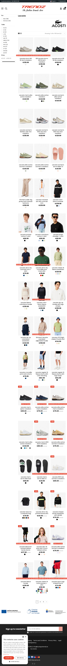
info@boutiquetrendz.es (40, 647)
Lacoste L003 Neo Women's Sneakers (58, 478)
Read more (6, 654)
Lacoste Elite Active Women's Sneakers (25, 165)
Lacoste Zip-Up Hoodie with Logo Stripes (58, 304)
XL (5, 36)
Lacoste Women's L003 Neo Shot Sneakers (42, 131)
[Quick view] (27, 56)
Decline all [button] (20, 658)
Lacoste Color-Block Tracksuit (58, 200)
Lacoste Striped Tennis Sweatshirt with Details (58, 513)
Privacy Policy (52, 640)
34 (5, 42)
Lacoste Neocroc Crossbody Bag (25, 513)
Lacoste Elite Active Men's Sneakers (42, 408)
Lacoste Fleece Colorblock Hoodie (26, 303)
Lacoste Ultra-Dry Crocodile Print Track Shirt (42, 269)
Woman (7, 21)
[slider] (15, 61)
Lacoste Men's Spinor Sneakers (25, 408)
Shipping (29, 640)
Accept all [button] (8, 658)
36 (5, 46)
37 (5, 48)
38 (5, 51)
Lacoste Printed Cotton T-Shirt (25, 235)
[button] (14, 662)
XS (4, 28)
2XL (5, 38)
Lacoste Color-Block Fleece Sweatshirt (42, 304)
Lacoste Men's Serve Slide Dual (26, 478)
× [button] (25, 636)
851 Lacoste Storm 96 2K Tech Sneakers (42, 60)
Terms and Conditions (40, 640)
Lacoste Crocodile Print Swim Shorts (26, 373)
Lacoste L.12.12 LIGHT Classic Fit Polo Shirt (58, 338)
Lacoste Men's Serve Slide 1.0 (42, 478)
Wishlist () (62, 1)
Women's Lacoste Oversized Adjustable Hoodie (42, 339)
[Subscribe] (60, 629)
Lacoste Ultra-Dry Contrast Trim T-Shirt (26, 269)
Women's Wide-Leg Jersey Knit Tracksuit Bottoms (25, 201)
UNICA (6, 40)
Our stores (33, 649)
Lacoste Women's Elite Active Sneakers (58, 96)
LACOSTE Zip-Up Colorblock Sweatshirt (26, 339)
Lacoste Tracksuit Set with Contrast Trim (42, 201)
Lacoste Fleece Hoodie (26, 582)
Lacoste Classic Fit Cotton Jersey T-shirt (42, 583)
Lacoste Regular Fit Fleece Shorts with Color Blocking (42, 374)
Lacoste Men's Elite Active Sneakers (25, 96)
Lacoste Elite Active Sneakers (42, 96)
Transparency (32, 643)
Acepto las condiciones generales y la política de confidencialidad (46, 632)
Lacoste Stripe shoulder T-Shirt (58, 235)
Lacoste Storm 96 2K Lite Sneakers (58, 59)
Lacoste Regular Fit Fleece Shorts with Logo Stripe (58, 374)
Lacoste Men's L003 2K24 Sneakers (41, 443)
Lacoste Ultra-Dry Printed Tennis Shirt (41, 513)
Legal (59, 640)
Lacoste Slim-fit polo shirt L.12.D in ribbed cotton (41, 548)
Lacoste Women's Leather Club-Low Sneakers (26, 131)
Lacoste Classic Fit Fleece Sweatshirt (58, 268)
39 (5, 53)
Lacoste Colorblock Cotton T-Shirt (41, 235)
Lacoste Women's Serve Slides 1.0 (58, 165)
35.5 (5, 44)
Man (6, 19)
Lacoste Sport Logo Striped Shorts (58, 582)
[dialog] (15, 649)
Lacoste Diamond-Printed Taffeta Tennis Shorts (25, 548)
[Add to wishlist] (24, 56)
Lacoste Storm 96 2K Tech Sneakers (26, 59)
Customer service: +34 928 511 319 (10, 1)
